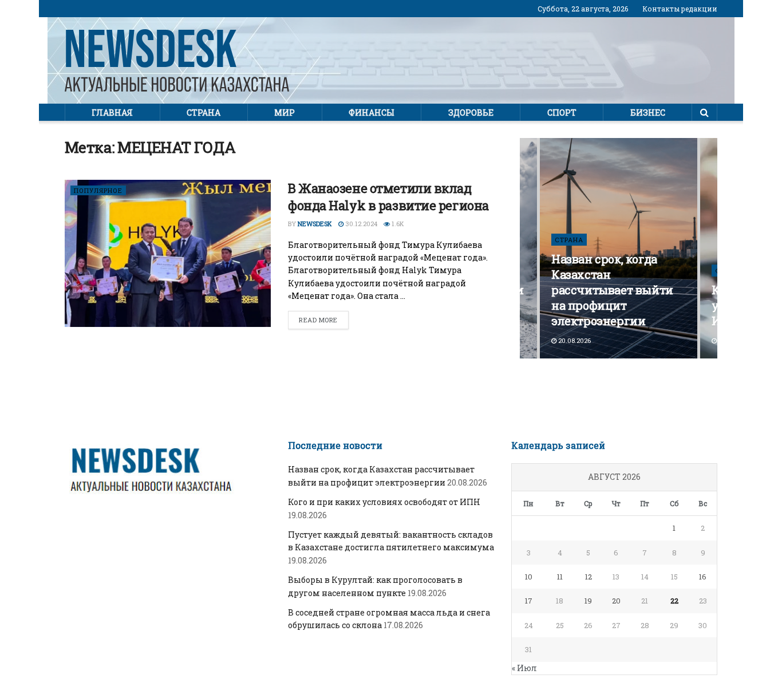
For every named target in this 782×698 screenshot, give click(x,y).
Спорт (561, 112)
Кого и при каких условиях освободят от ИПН (384, 501)
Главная (112, 112)
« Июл (524, 667)
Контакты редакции (679, 8)
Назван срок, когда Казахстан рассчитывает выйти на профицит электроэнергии (612, 289)
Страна (203, 112)
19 (588, 601)
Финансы (371, 112)
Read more (318, 320)
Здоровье (470, 112)
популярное (98, 190)
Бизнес (647, 112)
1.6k (397, 223)
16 (702, 576)
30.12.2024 (360, 223)
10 (528, 576)
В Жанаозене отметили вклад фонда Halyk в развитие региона (388, 197)
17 (528, 601)
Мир (284, 112)
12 (588, 576)
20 (616, 601)
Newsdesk (315, 223)
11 (560, 576)
